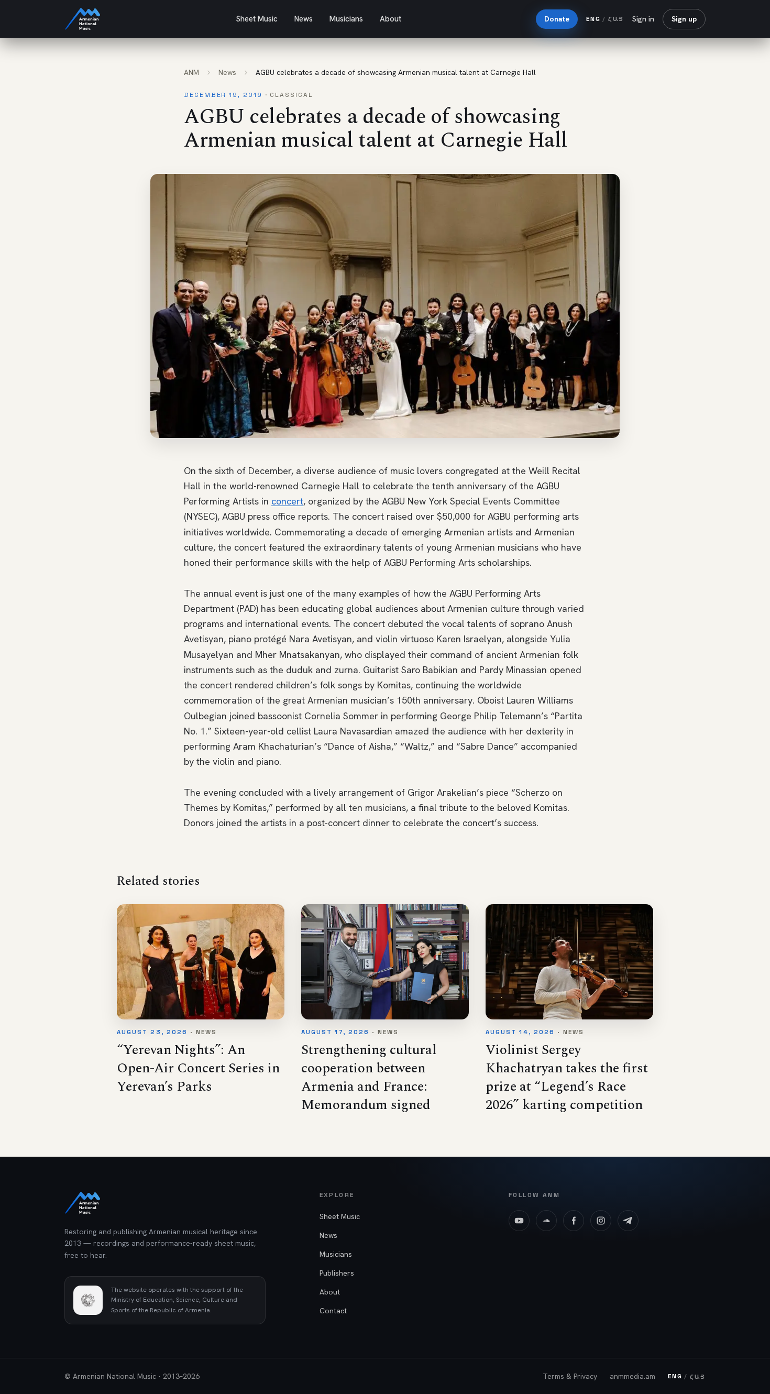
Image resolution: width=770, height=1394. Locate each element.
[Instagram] (600, 1220)
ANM (191, 72)
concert (287, 501)
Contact (333, 1310)
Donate (556, 19)
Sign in (643, 19)
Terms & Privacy (570, 1376)
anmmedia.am (632, 1376)
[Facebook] (573, 1220)
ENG (593, 19)
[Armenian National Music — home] (82, 18)
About (390, 19)
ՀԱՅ (616, 18)
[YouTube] (519, 1220)
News (303, 19)
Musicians (346, 19)
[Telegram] (628, 1220)
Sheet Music (257, 19)
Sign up (684, 19)
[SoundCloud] (546, 1220)
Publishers (337, 1273)
